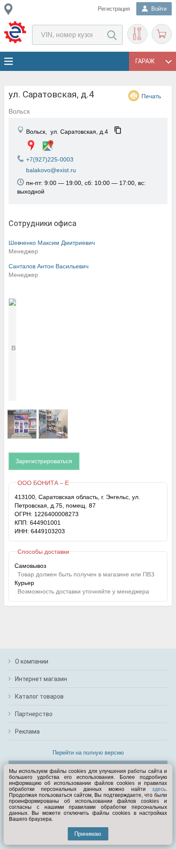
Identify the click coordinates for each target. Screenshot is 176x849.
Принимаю (87, 834)
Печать (151, 96)
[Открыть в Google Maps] (48, 145)
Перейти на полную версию (88, 752)
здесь (159, 789)
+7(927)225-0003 (49, 159)
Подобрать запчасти (137, 34)
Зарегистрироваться (43, 461)
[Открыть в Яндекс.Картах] (31, 145)
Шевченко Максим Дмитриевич (52, 242)
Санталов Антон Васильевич (48, 266)
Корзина (162, 34)
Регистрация (114, 9)
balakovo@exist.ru (51, 170)
